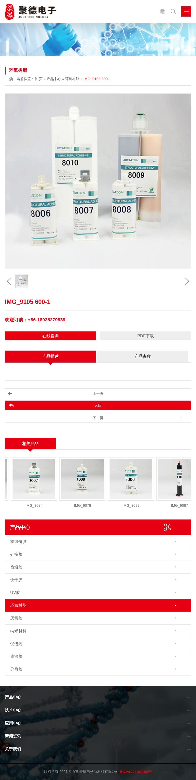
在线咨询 (50, 336)
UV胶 (15, 592)
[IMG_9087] (169, 479)
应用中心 (13, 723)
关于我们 (13, 749)
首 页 (38, 79)
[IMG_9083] (120, 479)
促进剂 (16, 643)
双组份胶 (18, 541)
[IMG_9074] (23, 479)
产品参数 (142, 356)
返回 (98, 405)
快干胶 (16, 580)
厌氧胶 (16, 618)
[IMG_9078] (72, 479)
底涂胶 (16, 656)
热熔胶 (16, 567)
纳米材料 (18, 631)
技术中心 (13, 710)
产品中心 (54, 79)
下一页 (98, 418)
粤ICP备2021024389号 (136, 772)
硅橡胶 (16, 554)
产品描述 (50, 356)
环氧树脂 (72, 79)
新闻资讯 (13, 736)
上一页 (98, 393)
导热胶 (16, 669)
